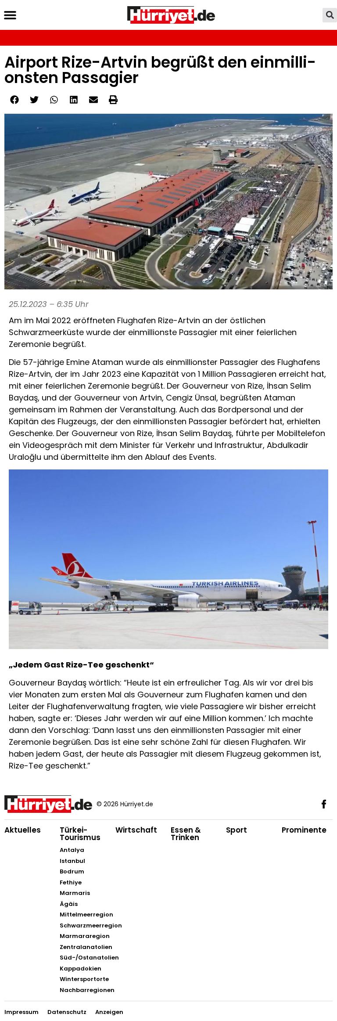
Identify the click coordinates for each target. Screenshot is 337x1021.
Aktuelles (22, 830)
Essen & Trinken (186, 834)
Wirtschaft (136, 830)
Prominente (304, 830)
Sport (236, 830)
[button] (10, 15)
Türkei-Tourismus (80, 834)
